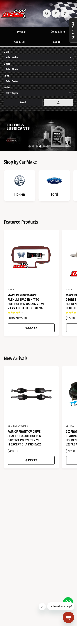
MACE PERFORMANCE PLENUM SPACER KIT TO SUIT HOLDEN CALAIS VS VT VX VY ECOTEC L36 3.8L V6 (26, 301)
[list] (38, 186)
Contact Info (58, 31)
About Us (19, 41)
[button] (47, 13)
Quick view (31, 327)
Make (6, 52)
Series (6, 75)
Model (7, 63)
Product (19, 32)
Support (57, 41)
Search (23, 102)
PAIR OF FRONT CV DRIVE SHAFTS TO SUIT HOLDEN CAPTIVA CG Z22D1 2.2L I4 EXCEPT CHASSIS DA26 (24, 438)
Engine (7, 87)
